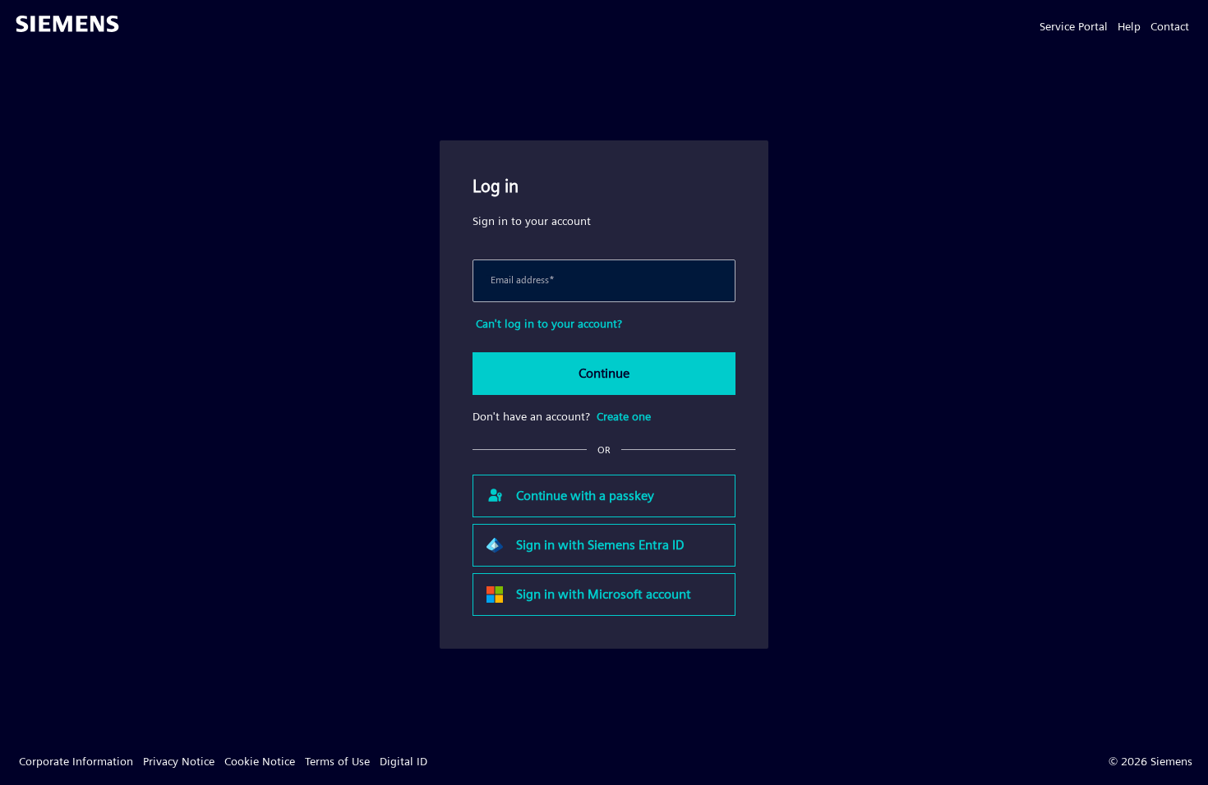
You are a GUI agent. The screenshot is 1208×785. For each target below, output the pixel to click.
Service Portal (1074, 26)
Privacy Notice (178, 761)
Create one (624, 416)
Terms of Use (337, 761)
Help (1129, 26)
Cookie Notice (259, 761)
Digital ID (403, 761)
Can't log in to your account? (549, 323)
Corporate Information (76, 761)
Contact (1169, 26)
